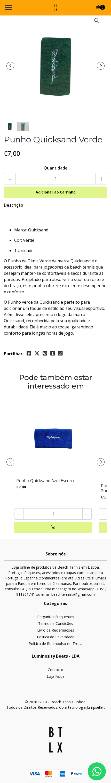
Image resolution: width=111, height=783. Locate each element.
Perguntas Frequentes (55, 616)
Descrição (13, 205)
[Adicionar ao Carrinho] (53, 527)
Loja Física (56, 676)
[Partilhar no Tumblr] (52, 353)
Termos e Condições (55, 623)
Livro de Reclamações (55, 630)
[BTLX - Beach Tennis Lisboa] (55, 7)
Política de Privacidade (55, 636)
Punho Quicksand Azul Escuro (45, 480)
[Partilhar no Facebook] (29, 353)
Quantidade (56, 168)
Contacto (55, 669)
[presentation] (10, 66)
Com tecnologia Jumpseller (81, 707)
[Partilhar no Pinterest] (45, 353)
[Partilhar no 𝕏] (36, 353)
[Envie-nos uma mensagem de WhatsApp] (97, 771)
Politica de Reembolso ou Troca (55, 643)
